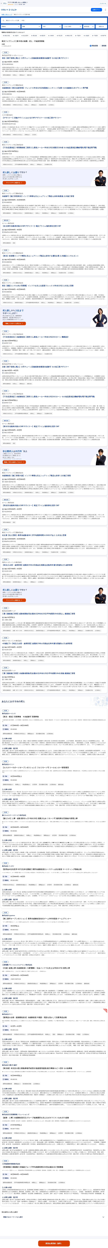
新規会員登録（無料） (54, 1243)
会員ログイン (96, 9)
